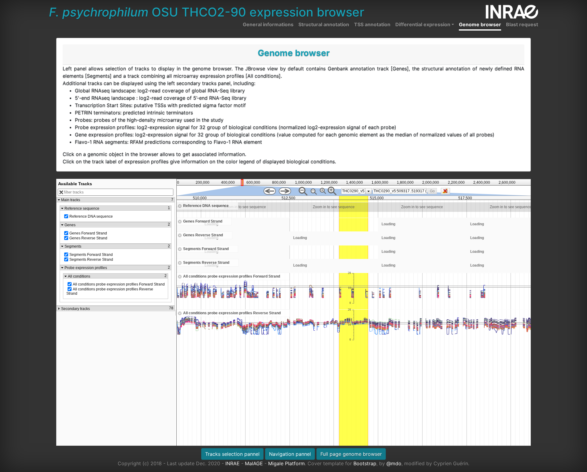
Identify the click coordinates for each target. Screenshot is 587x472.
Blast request (522, 24)
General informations (268, 24)
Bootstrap (364, 463)
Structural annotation (323, 24)
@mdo (393, 463)
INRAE (232, 463)
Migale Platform (286, 463)
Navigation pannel (290, 454)
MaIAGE (254, 463)
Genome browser (480, 24)
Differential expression (422, 24)
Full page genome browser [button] (351, 454)
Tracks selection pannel (232, 454)
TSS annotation (372, 24)
